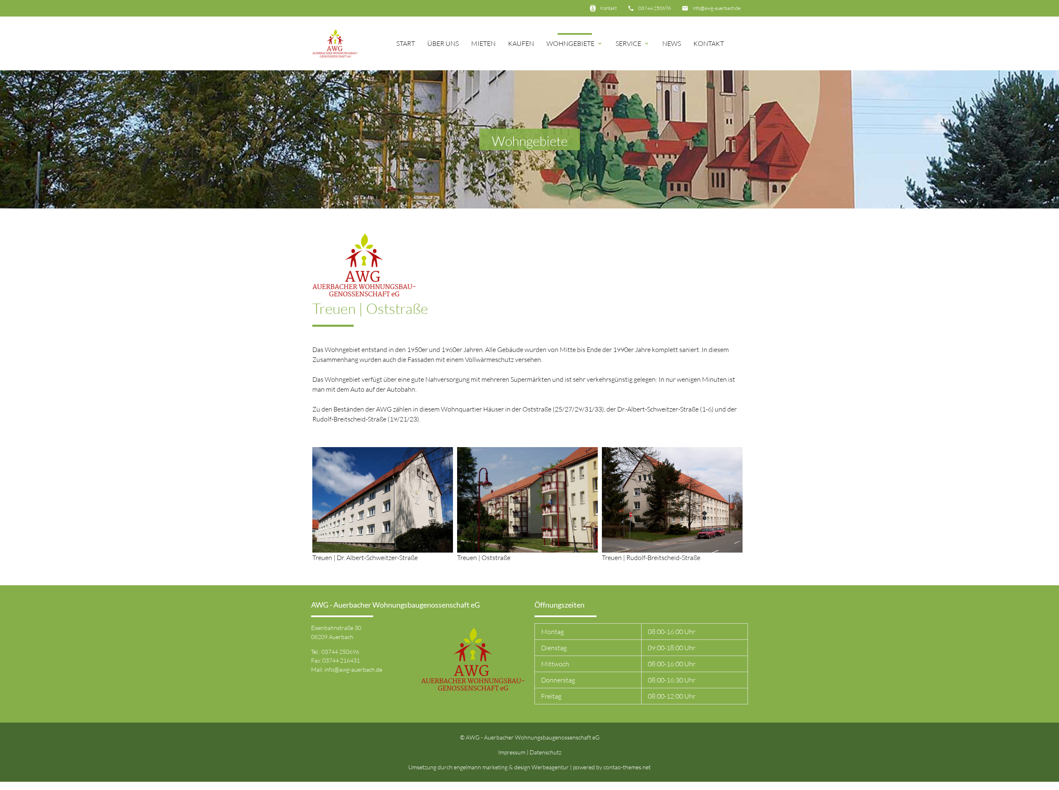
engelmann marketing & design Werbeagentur (512, 767)
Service (633, 43)
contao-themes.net (627, 767)
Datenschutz (545, 752)
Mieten (483, 43)
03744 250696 (654, 8)
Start (405, 43)
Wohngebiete (574, 43)
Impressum (511, 752)
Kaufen (521, 43)
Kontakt (608, 8)
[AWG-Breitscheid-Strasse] (672, 547)
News (671, 43)
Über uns (443, 43)
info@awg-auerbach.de (716, 8)
